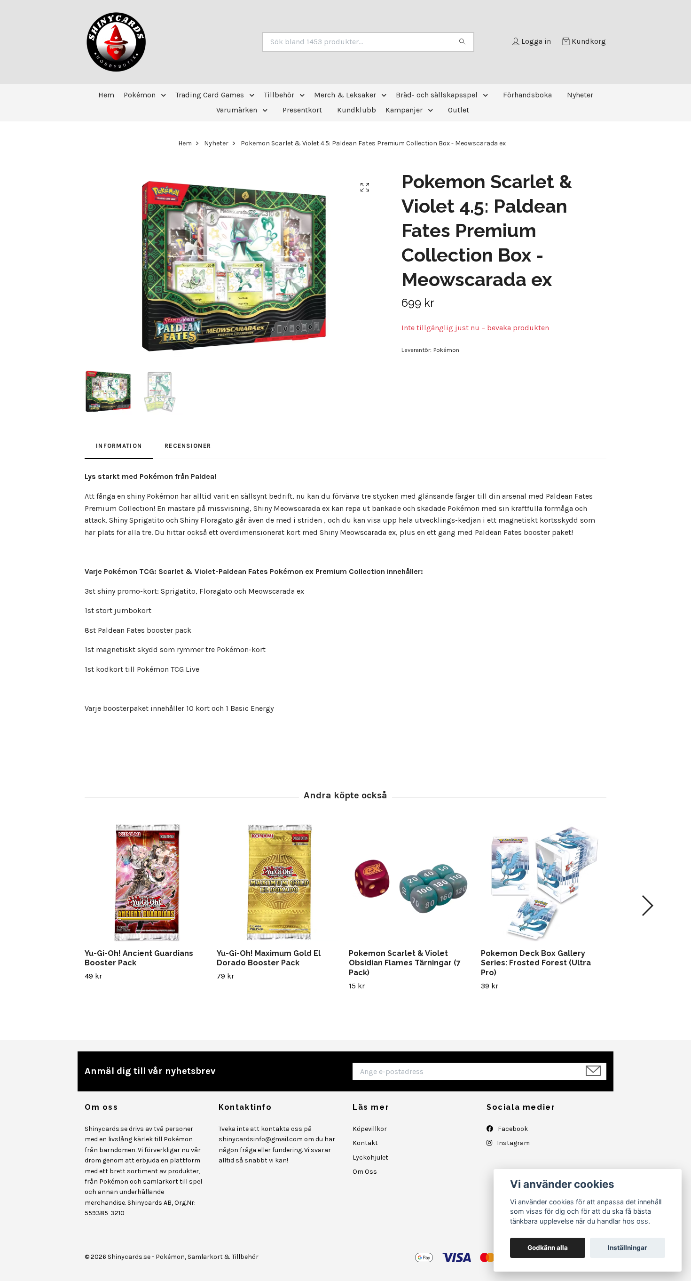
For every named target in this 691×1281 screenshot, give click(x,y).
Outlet (458, 109)
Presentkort (302, 109)
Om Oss (365, 1172)
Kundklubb (356, 109)
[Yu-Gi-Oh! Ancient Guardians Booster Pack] (147, 882)
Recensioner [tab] (188, 445)
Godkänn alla (547, 1247)
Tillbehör (279, 94)
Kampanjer (404, 109)
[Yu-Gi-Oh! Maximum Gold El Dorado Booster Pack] (279, 882)
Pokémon (140, 94)
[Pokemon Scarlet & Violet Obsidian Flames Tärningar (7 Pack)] (411, 882)
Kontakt (365, 1143)
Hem (106, 94)
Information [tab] (119, 445)
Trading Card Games (209, 94)
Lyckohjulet (370, 1158)
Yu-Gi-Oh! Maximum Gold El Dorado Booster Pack (269, 958)
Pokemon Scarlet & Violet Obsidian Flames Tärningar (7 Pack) (405, 963)
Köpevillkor (370, 1129)
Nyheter (580, 94)
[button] (165, 95)
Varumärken (236, 109)
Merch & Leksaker (345, 94)
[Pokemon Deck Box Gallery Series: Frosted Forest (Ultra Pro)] (543, 882)
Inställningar (627, 1247)
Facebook (512, 1129)
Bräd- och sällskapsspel (437, 94)
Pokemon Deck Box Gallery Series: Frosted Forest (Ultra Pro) (536, 963)
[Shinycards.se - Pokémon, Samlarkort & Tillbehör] (215, 42)
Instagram (512, 1143)
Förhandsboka (527, 94)
